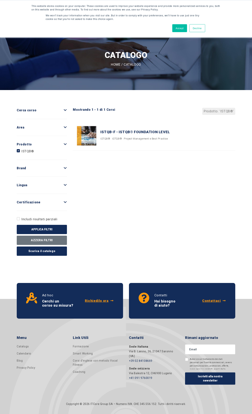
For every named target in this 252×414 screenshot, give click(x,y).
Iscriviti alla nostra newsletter (210, 378)
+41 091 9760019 (140, 378)
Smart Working (83, 353)
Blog (20, 360)
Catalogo (23, 346)
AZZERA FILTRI (42, 240)
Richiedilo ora (96, 301)
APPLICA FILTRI (41, 229)
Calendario (24, 353)
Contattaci (211, 301)
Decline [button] (197, 28)
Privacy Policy (26, 367)
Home (115, 64)
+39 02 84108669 (140, 360)
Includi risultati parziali (39, 219)
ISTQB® (27, 151)
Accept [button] (180, 28)
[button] (65, 110)
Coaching (79, 371)
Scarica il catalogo (41, 251)
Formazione (81, 346)
